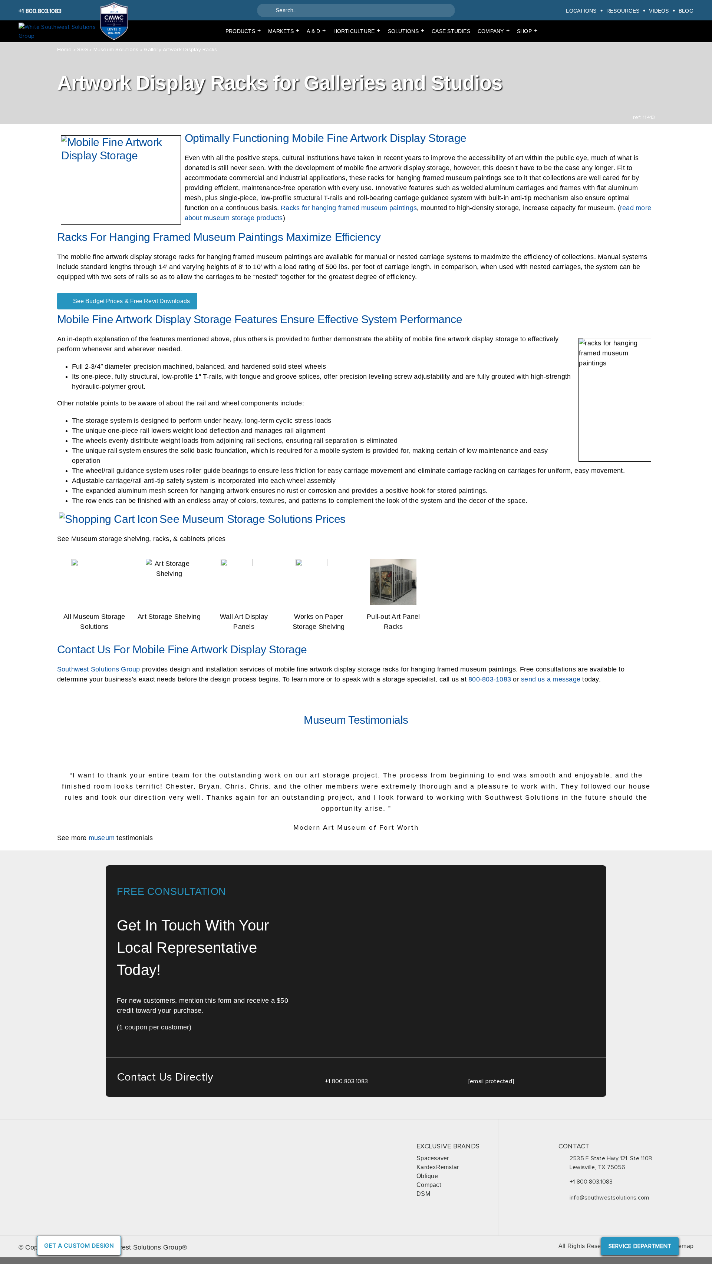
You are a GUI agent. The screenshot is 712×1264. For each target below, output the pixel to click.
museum (102, 838)
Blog (686, 10)
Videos (659, 10)
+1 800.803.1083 (40, 11)
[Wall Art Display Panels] (244, 563)
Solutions (406, 30)
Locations (581, 10)
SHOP (527, 30)
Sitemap (682, 1246)
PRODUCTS (243, 30)
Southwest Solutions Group (98, 669)
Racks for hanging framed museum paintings (349, 208)
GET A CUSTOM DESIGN (79, 1245)
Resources (622, 10)
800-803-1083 (489, 679)
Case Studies (451, 31)
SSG (82, 49)
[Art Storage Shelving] (169, 563)
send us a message (550, 679)
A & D (316, 30)
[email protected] (491, 1081)
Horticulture (356, 30)
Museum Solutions (116, 49)
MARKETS (283, 30)
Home (64, 49)
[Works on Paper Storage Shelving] (318, 563)
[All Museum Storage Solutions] (94, 563)
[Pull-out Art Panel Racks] (393, 563)
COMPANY (494, 30)
